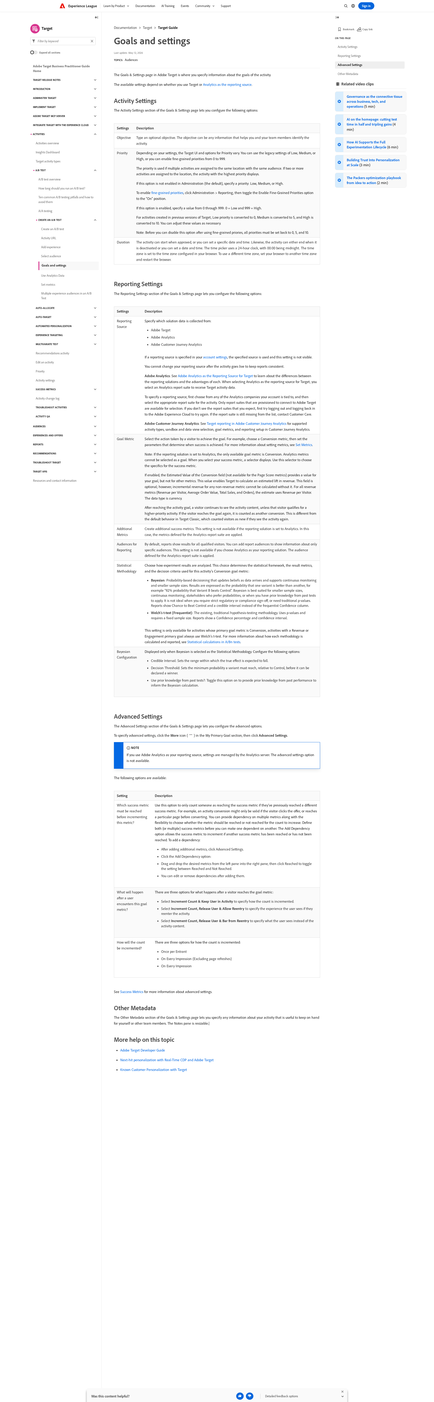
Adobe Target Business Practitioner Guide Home (61, 68)
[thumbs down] (249, 1396)
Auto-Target (43, 317)
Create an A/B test (49, 220)
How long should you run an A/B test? (61, 188)
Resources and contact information (54, 481)
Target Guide (168, 27)
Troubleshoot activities (51, 407)
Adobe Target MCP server (49, 116)
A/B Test (40, 170)
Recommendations (44, 453)
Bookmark (348, 29)
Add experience (51, 247)
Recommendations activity (52, 353)
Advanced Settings (350, 65)
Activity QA (43, 416)
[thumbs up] (240, 1396)
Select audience (51, 256)
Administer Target (44, 98)
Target (147, 27)
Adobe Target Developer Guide (142, 1050)
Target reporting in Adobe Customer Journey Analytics (246, 423)
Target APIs (40, 471)
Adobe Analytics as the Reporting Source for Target (215, 376)
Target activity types (48, 161)
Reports (38, 444)
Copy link (367, 29)
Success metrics (46, 389)
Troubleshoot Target (47, 462)
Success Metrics (131, 991)
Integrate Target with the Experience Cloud (61, 125)
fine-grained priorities (167, 192)
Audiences (131, 60)
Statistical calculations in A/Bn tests (213, 642)
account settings (215, 357)
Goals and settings (54, 265)
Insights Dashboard (48, 152)
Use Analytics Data (52, 275)
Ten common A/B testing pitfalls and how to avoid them (65, 199)
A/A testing (45, 211)
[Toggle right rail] (337, 17)
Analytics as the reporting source (227, 84)
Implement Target (44, 107)
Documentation (125, 27)
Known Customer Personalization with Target (153, 1069)
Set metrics (48, 285)
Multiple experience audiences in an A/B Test (66, 295)
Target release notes (47, 80)
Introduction (41, 89)
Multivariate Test (47, 344)
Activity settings (45, 380)
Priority (40, 371)
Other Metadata (348, 74)
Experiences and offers (48, 435)
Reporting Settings (349, 56)
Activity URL (48, 238)
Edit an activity (45, 362)
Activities (39, 134)
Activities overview (47, 143)
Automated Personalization (54, 326)
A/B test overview (49, 179)
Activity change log (47, 398)
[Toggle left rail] (96, 17)
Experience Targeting (49, 335)
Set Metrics (304, 444)
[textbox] (63, 41)
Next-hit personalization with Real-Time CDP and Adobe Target (167, 1060)
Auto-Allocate (45, 308)
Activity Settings (347, 47)
